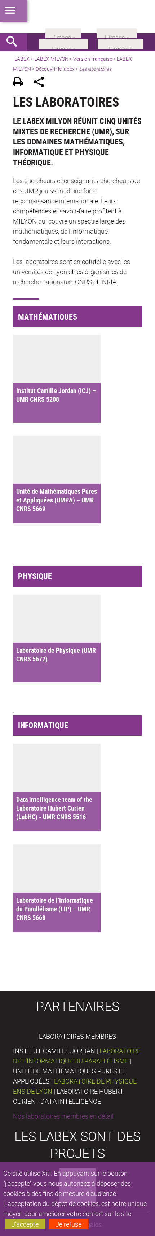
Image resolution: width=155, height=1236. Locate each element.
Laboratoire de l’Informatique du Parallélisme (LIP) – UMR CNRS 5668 (54, 909)
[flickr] (63, 32)
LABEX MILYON (51, 58)
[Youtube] (120, 43)
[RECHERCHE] (14, 42)
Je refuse (68, 1224)
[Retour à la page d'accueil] (77, 16)
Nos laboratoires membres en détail (63, 1116)
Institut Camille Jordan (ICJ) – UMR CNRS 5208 (56, 394)
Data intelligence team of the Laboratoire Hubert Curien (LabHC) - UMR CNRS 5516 (54, 808)
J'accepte (25, 1224)
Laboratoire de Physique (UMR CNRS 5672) (56, 654)
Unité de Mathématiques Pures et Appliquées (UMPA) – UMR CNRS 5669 (56, 500)
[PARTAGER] (41, 83)
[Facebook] (63, 43)
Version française (92, 58)
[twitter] (117, 32)
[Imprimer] (20, 83)
